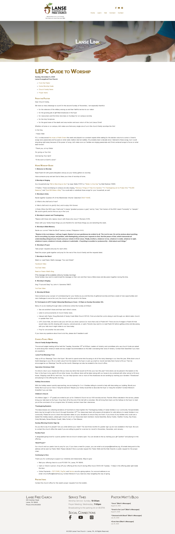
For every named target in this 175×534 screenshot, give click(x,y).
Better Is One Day (92, 184)
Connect (112, 13)
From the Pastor (44, 83)
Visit (105, 13)
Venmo (71, 471)
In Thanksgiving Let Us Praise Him (115, 188)
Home (93, 13)
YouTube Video (40, 268)
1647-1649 (86, 198)
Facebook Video (40, 264)
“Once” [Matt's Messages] (121, 503)
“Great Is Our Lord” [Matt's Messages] (125, 509)
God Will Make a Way (53, 190)
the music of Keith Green (57, 137)
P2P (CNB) (56, 471)
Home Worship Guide (46, 86)
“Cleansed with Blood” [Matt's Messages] (126, 515)
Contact (120, 13)
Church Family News (46, 89)
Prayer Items (43, 93)
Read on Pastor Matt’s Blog (44, 271)
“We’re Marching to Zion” (58, 184)
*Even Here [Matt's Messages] (122, 521)
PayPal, (63, 471)
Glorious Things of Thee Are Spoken (89, 188)
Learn (99, 13)
